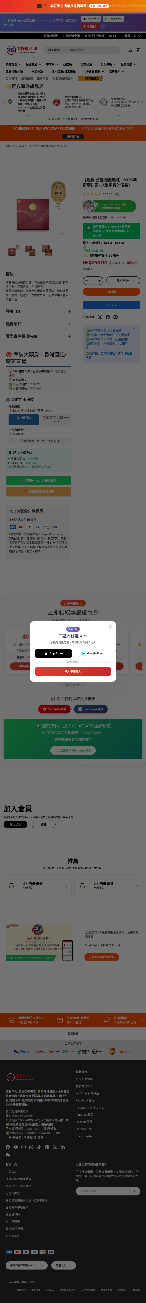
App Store (56, 653)
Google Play (95, 653)
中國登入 (75, 671)
